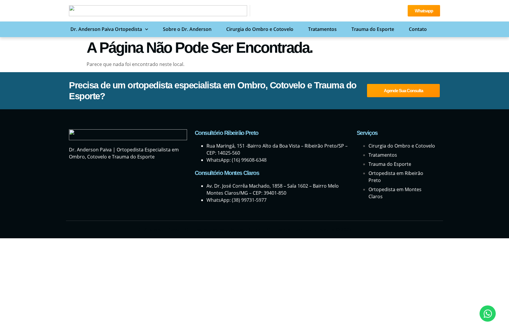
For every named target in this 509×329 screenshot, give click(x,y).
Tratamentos (322, 29)
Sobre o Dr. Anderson (187, 29)
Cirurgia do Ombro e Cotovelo (259, 29)
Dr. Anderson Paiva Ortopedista (106, 29)
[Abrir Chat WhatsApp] (488, 313)
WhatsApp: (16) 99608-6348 (236, 160)
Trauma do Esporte (372, 29)
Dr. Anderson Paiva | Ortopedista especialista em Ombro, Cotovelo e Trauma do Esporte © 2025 (243, 229)
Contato (418, 29)
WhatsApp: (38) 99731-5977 (236, 200)
